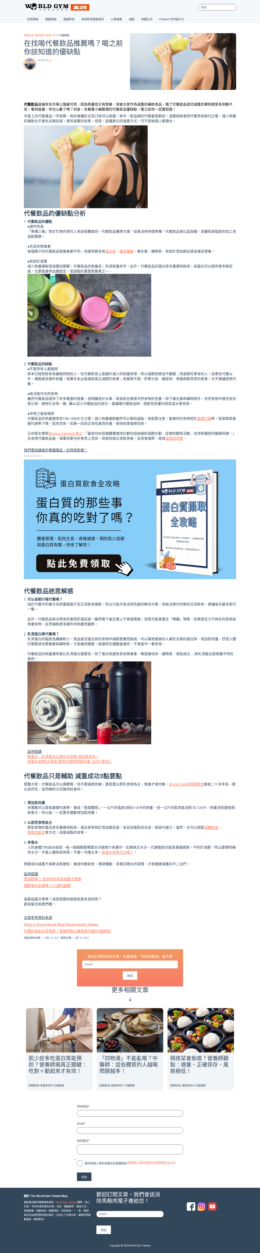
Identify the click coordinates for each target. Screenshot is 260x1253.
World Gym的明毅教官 (186, 784)
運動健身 (51, 19)
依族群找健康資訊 (92, 19)
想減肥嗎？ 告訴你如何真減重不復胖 (52, 879)
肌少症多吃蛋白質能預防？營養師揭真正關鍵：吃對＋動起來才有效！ (58, 1064)
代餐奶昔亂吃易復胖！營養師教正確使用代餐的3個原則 (67, 931)
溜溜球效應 (174, 438)
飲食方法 (51, 35)
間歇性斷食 (36, 832)
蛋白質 (110, 251)
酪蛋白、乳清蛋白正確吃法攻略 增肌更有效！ (63, 757)
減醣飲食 (211, 827)
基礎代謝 (204, 419)
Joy (50, 60)
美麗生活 (146, 19)
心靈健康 (116, 19)
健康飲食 (69, 19)
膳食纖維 (126, 251)
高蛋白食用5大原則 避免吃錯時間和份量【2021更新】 (69, 761)
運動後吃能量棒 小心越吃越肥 (47, 886)
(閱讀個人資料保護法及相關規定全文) (150, 1162)
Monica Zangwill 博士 (65, 433)
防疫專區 (33, 19)
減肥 (131, 19)
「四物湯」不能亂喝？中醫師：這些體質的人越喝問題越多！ (128, 1064)
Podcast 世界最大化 (171, 19)
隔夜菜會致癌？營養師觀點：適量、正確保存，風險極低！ (199, 1064)
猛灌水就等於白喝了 (118, 852)
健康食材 (40, 35)
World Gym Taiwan (66, 1202)
